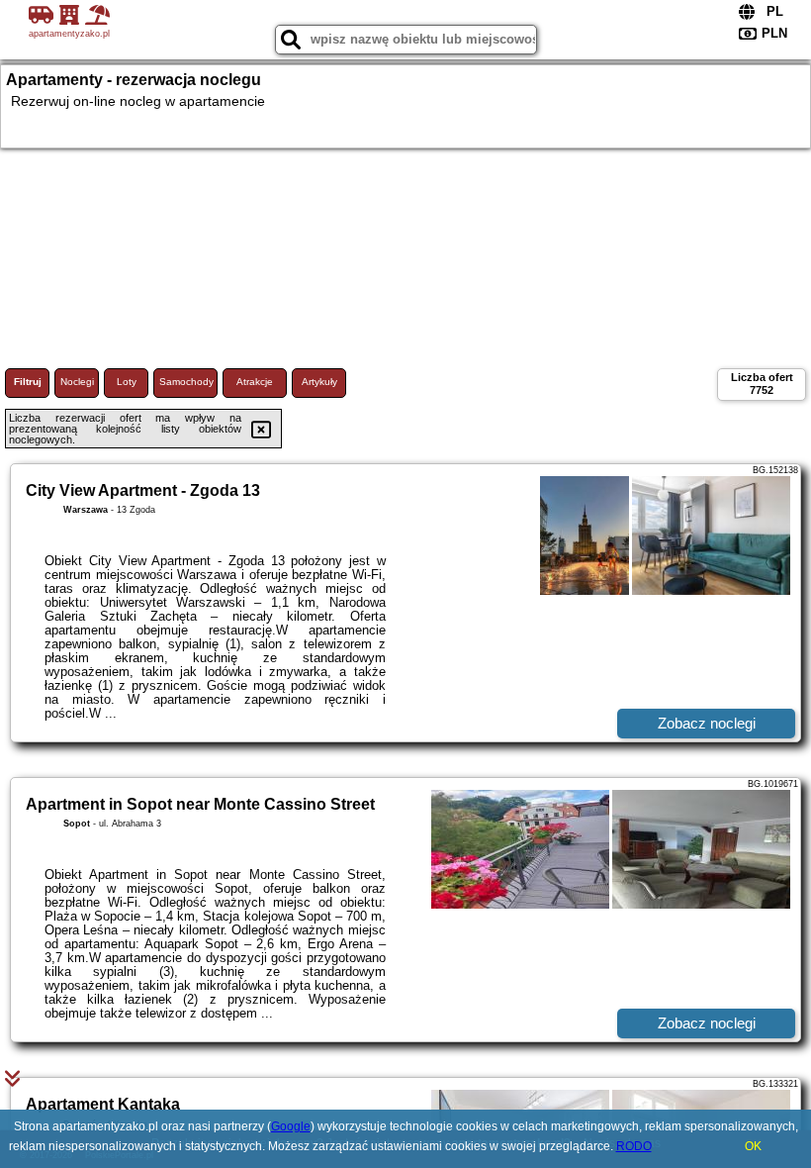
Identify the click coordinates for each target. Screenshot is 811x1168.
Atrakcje (254, 381)
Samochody (186, 381)
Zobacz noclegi (707, 723)
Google (291, 1126)
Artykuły (319, 381)
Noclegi (77, 381)
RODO (634, 1146)
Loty (126, 381)
